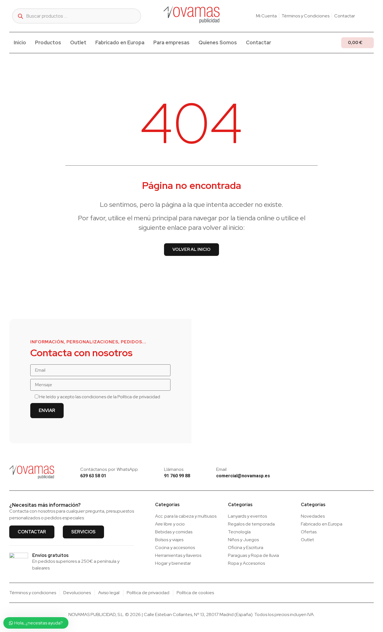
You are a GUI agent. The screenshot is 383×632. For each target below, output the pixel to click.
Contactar (258, 42)
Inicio (20, 42)
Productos (48, 42)
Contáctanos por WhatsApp (109, 469)
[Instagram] (363, 16)
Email (221, 469)
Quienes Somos (218, 42)
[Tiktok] (371, 16)
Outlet (78, 42)
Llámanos (173, 469)
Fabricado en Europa (119, 42)
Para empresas (171, 42)
